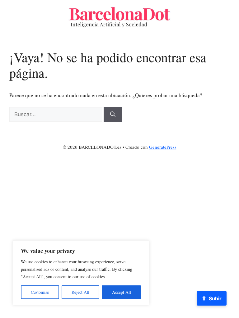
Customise (40, 292)
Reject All (80, 292)
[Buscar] (113, 114)
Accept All (121, 292)
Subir (212, 298)
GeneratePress (162, 147)
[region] (80, 273)
